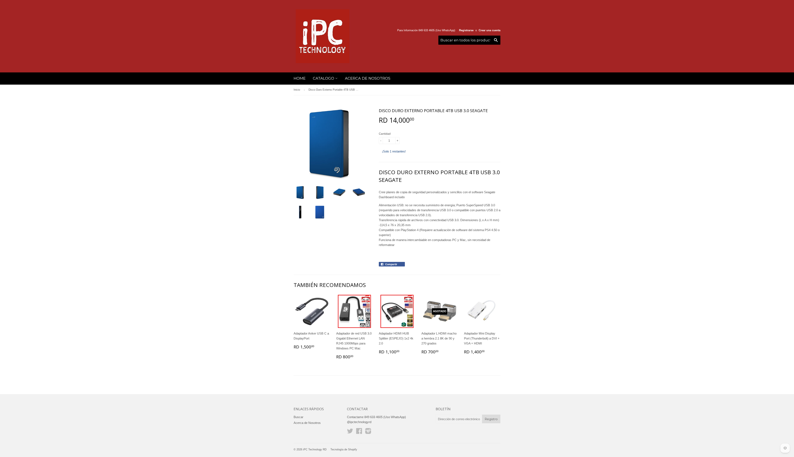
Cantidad (385, 133)
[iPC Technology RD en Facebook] (359, 432)
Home (300, 78)
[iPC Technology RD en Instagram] (368, 432)
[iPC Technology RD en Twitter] (350, 432)
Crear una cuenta (489, 30)
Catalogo (324, 78)
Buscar (298, 417)
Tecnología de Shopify (343, 449)
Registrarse (466, 30)
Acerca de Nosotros (367, 78)
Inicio (297, 89)
